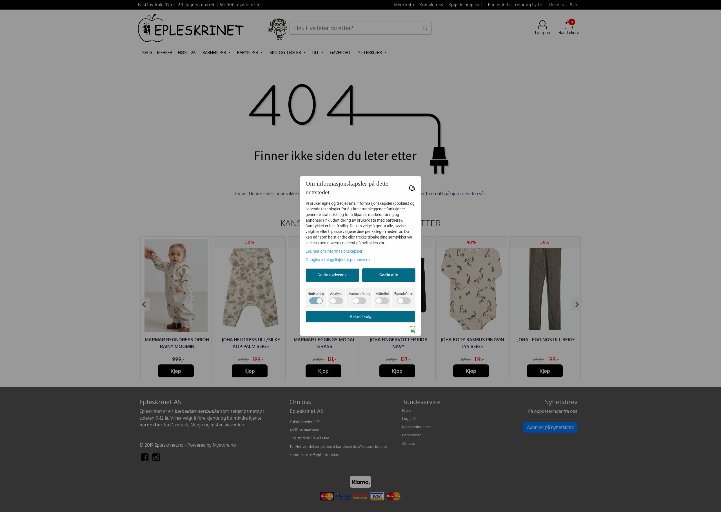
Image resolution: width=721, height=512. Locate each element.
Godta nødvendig (332, 275)
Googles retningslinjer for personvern (338, 259)
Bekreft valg (360, 316)
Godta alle (388, 275)
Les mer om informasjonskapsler (334, 251)
